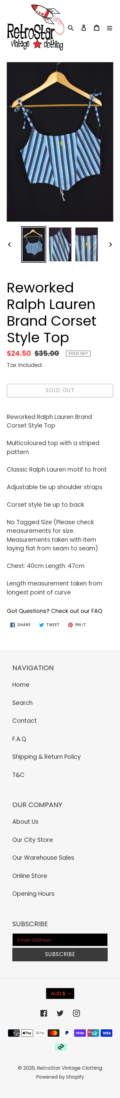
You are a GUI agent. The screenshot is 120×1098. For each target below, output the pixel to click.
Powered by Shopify (60, 1076)
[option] (34, 244)
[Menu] (109, 27)
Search (22, 703)
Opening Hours (33, 894)
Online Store (29, 876)
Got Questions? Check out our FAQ (54, 611)
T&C (18, 775)
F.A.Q (19, 739)
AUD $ (58, 993)
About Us (25, 822)
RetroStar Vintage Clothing (69, 1068)
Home (21, 685)
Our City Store (32, 840)
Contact (24, 721)
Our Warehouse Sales (43, 858)
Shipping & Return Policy (46, 757)
